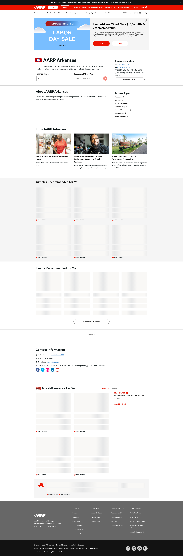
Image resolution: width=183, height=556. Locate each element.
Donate (74, 508)
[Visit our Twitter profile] (43, 365)
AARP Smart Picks (97, 7)
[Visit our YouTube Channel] (57, 365)
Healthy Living (120, 106)
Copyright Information (66, 543)
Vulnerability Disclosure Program (87, 543)
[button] (146, 13)
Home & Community (122, 110)
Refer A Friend (96, 516)
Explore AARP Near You (83, 74)
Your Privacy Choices (50, 547)
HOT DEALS (119, 388)
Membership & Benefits (80, 7)
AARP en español (128, 13)
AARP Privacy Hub (48, 540)
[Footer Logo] (47, 510)
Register (135, 7)
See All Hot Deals (120, 399)
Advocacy (118, 97)
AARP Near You (77, 529)
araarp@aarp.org (123, 67)
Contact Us (95, 504)
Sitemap (37, 540)
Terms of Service (61, 540)
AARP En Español (97, 508)
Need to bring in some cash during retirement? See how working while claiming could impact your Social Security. (89, 2)
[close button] (146, 20)
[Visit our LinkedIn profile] (52, 365)
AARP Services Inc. (117, 521)
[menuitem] (36, 14)
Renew (120, 43)
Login (142, 7)
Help (137, 13)
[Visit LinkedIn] (145, 543)
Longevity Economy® (137, 527)
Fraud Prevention (121, 103)
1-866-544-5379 (123, 65)
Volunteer (75, 512)
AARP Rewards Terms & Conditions (45, 543)
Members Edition (110, 7)
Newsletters (96, 512)
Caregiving (119, 100)
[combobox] (91, 78)
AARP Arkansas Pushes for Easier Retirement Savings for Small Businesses (88, 159)
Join (101, 43)
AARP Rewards (124, 7)
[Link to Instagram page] (47, 365)
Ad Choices (38, 547)
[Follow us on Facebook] (38, 365)
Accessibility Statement (76, 540)
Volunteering (119, 113)
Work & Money (120, 116)
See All (104, 384)
